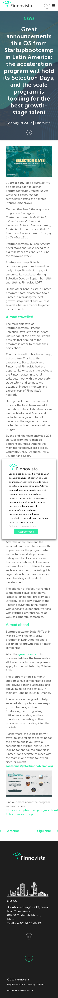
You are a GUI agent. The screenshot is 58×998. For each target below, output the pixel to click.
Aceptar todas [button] (26, 532)
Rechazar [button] (13, 526)
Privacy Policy (28, 984)
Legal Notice (13, 984)
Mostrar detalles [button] (29, 526)
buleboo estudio (25, 990)
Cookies (41, 984)
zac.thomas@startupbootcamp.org (29, 766)
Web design (12, 990)
